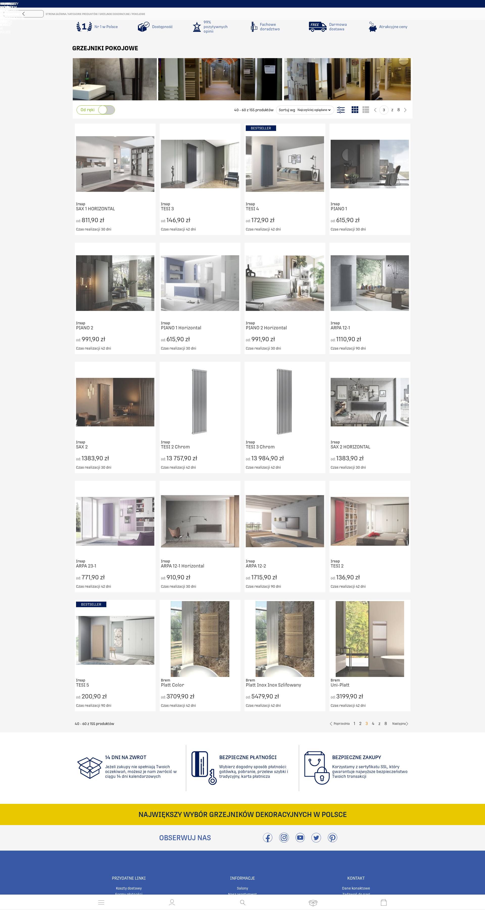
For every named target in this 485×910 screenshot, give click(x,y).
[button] (172, 902)
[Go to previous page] (375, 110)
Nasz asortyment (242, 894)
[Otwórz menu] (101, 902)
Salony (242, 888)
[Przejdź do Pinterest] (332, 840)
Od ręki (87, 109)
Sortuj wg (287, 110)
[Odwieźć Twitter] (316, 840)
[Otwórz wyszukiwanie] (242, 902)
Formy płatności (128, 894)
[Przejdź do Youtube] (300, 840)
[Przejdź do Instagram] (284, 840)
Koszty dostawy (129, 888)
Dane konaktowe (356, 888)
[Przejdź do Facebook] (267, 840)
